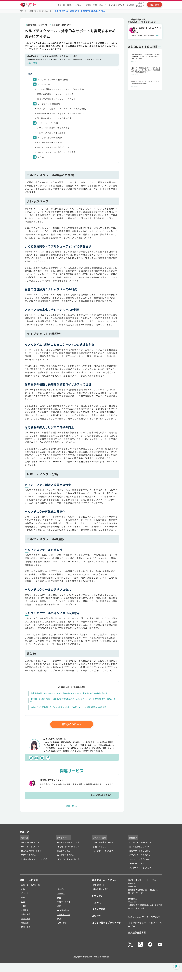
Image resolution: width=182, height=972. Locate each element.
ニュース (102, 4)
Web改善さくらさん (65, 855)
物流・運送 (25, 927)
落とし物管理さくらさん (139, 846)
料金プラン (97, 895)
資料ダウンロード (72, 724)
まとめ (41, 157)
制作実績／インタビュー (104, 880)
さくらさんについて (116, 4)
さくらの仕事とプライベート (106, 922)
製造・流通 (25, 918)
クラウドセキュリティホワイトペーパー (145, 924)
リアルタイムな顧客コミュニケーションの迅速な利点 (61, 109)
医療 (23, 901)
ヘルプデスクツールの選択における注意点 (56, 152)
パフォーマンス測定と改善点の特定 (53, 128)
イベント (24, 893)
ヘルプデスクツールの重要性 (50, 143)
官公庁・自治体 (63, 902)
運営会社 (96, 915)
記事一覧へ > (71, 806)
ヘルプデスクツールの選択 (50, 138)
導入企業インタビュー (102, 889)
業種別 (88, 4)
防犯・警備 (25, 914)
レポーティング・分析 (48, 123)
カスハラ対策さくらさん (31, 850)
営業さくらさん (63, 850)
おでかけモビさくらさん (139, 855)
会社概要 (130, 4)
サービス (61, 889)
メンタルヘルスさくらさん (68, 859)
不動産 (24, 906)
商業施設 (24, 922)
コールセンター (63, 914)
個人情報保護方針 (137, 932)
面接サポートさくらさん (139, 850)
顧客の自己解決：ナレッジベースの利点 (55, 94)
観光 (23, 897)
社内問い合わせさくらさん (38, 11)
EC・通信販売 (63, 910)
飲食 (59, 897)
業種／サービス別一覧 (30, 884)
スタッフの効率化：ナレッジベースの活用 (56, 99)
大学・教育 (61, 923)
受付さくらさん (99, 846)
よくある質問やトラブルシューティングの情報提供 (60, 89)
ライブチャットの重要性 (49, 104)
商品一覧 (61, 4)
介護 (23, 889)
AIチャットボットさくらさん (69, 842)
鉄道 (59, 918)
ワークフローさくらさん (139, 859)
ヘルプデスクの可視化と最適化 (51, 133)
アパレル (61, 893)
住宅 (59, 906)
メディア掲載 (98, 909)
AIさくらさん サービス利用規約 (144, 916)
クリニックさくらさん (30, 846)
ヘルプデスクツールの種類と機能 (53, 80)
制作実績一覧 (98, 884)
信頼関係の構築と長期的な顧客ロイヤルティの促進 (60, 114)
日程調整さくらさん (137, 863)
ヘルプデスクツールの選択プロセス (53, 147)
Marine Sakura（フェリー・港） (34, 859)
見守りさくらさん (28, 855)
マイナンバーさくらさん (103, 850)
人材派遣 (24, 910)
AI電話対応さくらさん (30, 842)
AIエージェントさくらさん (140, 842)
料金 (95, 4)
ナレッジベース (45, 84)
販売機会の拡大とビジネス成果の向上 (54, 118)
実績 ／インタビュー (75, 4)
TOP (21, 11)
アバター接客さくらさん (103, 842)
